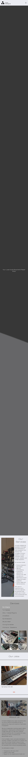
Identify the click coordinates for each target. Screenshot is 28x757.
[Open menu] (26, 3)
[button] (9, 637)
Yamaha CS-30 (7, 687)
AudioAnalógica (8, 3)
